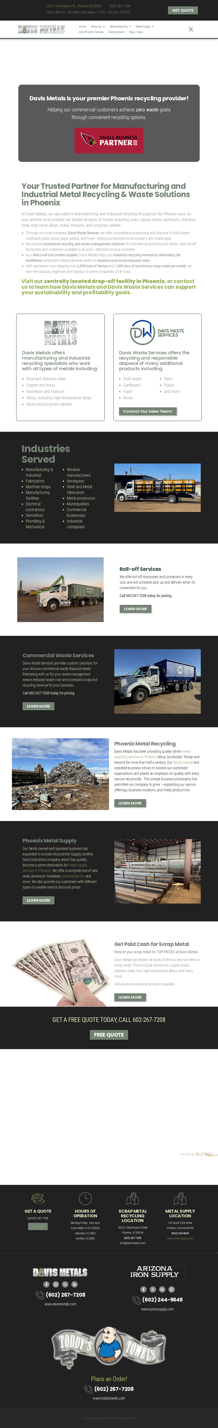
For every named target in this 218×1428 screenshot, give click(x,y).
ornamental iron (73, 876)
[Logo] (41, 29)
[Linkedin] (197, 29)
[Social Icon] (46, 1284)
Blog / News (136, 32)
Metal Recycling (118, 26)
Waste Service (116, 32)
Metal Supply (143, 26)
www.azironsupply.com (180, 1238)
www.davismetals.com (60, 1304)
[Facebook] (178, 29)
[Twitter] (191, 29)
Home (82, 26)
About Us (96, 26)
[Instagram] (184, 29)
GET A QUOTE (37, 1211)
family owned (183, 762)
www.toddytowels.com (109, 1398)
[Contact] (41, 1295)
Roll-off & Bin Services (91, 32)
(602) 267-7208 (120, 6)
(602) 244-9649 (162, 1300)
